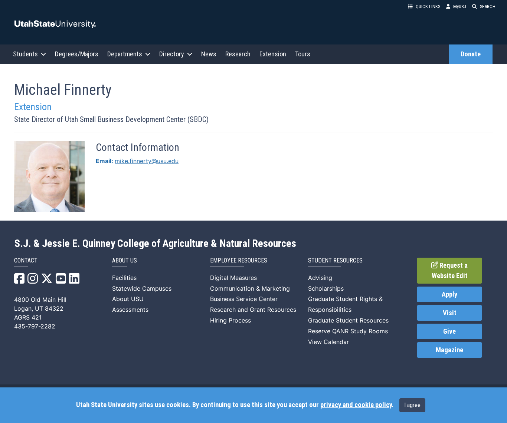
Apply (449, 294)
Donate (471, 54)
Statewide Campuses (141, 288)
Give (449, 331)
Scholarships (326, 288)
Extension (272, 54)
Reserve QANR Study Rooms (348, 331)
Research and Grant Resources (253, 309)
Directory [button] (171, 54)
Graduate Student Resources (348, 320)
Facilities (124, 277)
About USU (128, 299)
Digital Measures (233, 277)
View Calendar (328, 342)
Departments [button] (124, 54)
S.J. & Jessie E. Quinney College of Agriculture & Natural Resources (155, 243)
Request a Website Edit (450, 270)
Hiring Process (230, 320)
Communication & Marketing (250, 288)
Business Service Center (244, 299)
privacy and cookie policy (356, 405)
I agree (412, 405)
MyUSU (459, 6)
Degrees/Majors (76, 54)
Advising (320, 277)
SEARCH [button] (487, 6)
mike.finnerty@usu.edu (147, 161)
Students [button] (25, 54)
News (208, 54)
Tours (302, 54)
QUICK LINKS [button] (428, 6)
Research (238, 54)
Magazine (449, 350)
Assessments (130, 309)
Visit (450, 313)
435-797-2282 (34, 326)
